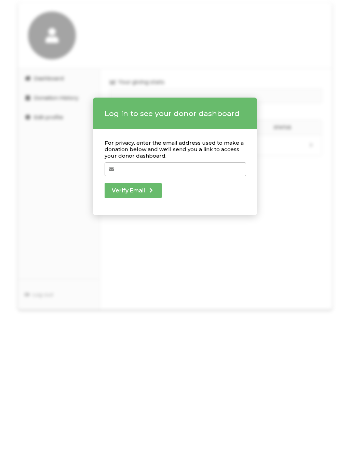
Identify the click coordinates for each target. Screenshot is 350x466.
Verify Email (128, 190)
